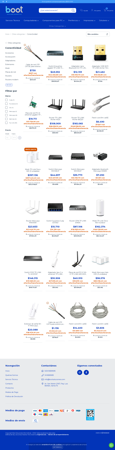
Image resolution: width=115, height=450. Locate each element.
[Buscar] (73, 10)
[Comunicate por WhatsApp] (111, 445)
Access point (10, 57)
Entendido (57, 447)
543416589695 (50, 371)
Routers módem (11, 80)
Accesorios (9, 53)
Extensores (9, 64)
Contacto (9, 384)
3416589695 (49, 375)
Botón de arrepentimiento (58, 434)
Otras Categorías (56, 26)
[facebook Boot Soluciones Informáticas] (6, 2)
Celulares (103, 20)
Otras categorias (18, 34)
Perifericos (73, 20)
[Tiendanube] (103, 433)
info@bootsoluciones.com (55, 379)
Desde (7, 134)
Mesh (7, 68)
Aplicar (19, 137)
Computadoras (30, 20)
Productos (9, 388)
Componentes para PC (53, 20)
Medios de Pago (11, 392)
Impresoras (89, 20)
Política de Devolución (14, 396)
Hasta (13, 134)
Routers (8, 76)
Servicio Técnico (13, 20)
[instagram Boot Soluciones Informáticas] (3, 2)
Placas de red (10, 72)
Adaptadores (10, 61)
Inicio (7, 34)
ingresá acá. (41, 434)
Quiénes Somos (11, 375)
